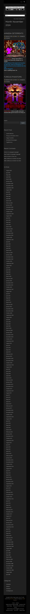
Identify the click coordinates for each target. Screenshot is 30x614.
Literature (8, 588)
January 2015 (9, 457)
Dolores (15, 36)
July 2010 (8, 529)
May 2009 (8, 555)
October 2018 (9, 362)
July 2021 (8, 293)
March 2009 (8, 557)
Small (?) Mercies (10, 133)
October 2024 (9, 211)
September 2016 (9, 416)
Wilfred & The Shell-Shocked (18, 605)
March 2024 (8, 226)
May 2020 (8, 323)
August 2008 (9, 572)
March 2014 (8, 477)
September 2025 (9, 187)
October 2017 (9, 388)
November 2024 (9, 209)
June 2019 (8, 347)
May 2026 (8, 174)
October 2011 (9, 514)
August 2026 (9, 170)
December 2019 (9, 334)
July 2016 (8, 421)
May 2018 (8, 373)
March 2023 (8, 250)
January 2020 (9, 332)
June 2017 (8, 397)
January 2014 (9, 479)
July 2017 (8, 395)
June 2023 (8, 244)
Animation (8, 584)
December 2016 (9, 410)
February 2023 (9, 252)
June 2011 (8, 518)
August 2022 (9, 265)
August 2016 (9, 419)
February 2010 (9, 537)
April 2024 (8, 224)
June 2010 (8, 531)
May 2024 (8, 222)
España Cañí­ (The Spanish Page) (12, 604)
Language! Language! (14, 152)
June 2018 (8, 371)
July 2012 (8, 501)
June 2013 (8, 488)
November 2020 (9, 311)
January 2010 (9, 539)
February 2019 (9, 354)
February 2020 (9, 330)
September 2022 (9, 263)
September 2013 (9, 483)
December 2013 (9, 481)
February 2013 (9, 492)
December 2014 (9, 460)
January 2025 (9, 205)
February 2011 (9, 520)
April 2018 (8, 375)
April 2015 (8, 451)
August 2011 (9, 516)
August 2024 (9, 215)
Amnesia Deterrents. (13, 33)
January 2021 (9, 306)
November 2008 (9, 565)
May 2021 (8, 298)
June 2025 (8, 194)
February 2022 (9, 278)
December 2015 (9, 436)
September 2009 (9, 546)
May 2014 (8, 473)
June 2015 (8, 447)
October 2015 (9, 438)
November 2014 (9, 462)
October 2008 (9, 568)
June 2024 (8, 220)
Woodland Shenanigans (11, 140)
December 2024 (9, 207)
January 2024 (9, 231)
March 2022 (8, 276)
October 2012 (9, 496)
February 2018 (9, 380)
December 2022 (9, 257)
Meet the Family (9, 610)
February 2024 (9, 228)
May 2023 (8, 246)
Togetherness (9, 142)
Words (15, 607)
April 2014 (8, 475)
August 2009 (9, 548)
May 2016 (8, 425)
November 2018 (9, 360)
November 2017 (9, 386)
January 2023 (9, 254)
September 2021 (9, 289)
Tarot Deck (16, 610)
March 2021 (8, 302)
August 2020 (9, 317)
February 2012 (9, 509)
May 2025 (8, 196)
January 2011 (9, 522)
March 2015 (8, 453)
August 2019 (9, 343)
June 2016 (8, 423)
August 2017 (9, 393)
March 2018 (8, 377)
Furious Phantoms (13, 77)
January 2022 (9, 280)
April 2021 (8, 300)
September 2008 (9, 570)
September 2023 (9, 239)
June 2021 (8, 295)
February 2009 (9, 559)
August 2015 (9, 442)
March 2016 (8, 429)
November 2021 (9, 285)
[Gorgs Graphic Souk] (15, 7)
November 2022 (9, 259)
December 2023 (9, 233)
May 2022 (8, 272)
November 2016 (9, 412)
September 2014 (9, 466)
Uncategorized (22, 36)
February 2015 (9, 455)
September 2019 (9, 341)
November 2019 (9, 336)
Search (5, 120)
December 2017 (9, 384)
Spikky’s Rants (22, 610)
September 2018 (9, 365)
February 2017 (9, 406)
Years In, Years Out (12, 156)
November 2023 (9, 235)
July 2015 (8, 444)
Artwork (8, 586)
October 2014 (9, 464)
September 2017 (9, 390)
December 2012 (9, 494)
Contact (17, 602)
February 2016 (9, 431)
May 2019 (8, 349)
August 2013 (9, 485)
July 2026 (8, 172)
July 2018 (8, 369)
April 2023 (8, 248)
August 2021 (9, 291)
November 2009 (9, 544)
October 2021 (9, 287)
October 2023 (9, 237)
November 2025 (9, 185)
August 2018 (9, 367)
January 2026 (9, 181)
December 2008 (9, 563)
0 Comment (8, 38)
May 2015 (8, 449)
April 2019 (8, 352)
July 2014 (8, 470)
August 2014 (9, 468)
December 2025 (9, 183)
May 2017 (8, 399)
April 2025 (8, 198)
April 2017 (8, 401)
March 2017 (8, 403)
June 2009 (8, 552)
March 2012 (8, 507)
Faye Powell (6, 154)
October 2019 (9, 339)
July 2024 (8, 218)
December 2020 (9, 308)
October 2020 (9, 313)
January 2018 (9, 382)
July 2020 (8, 319)
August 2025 (9, 190)
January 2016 (9, 434)
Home (15, 18)
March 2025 (8, 200)
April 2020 (8, 326)
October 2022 (9, 261)
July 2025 (8, 192)
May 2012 (8, 505)
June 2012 (8, 503)
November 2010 (9, 524)
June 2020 (8, 321)
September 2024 (9, 213)
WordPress (12, 598)
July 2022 (8, 267)
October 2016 (9, 414)
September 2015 (9, 440)
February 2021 (9, 304)
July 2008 (8, 574)
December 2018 (9, 358)
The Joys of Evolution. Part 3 (12, 135)
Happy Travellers (10, 138)
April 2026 (8, 177)
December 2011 (9, 511)
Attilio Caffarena (7, 158)
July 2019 (8, 345)
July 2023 (8, 241)
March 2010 (8, 535)
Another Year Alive (17, 158)
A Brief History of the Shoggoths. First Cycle (15, 608)
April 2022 (8, 274)
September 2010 (9, 527)
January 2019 (9, 356)
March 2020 (8, 328)
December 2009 (9, 542)
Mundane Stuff (22, 604)
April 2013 (8, 490)
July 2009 (8, 550)
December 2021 (9, 282)
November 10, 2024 (8, 36)
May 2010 (8, 533)
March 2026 (8, 179)
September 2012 (9, 498)
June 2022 (8, 269)
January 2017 (9, 408)
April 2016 (8, 427)
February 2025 (9, 203)
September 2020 (9, 315)
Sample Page (9, 605)
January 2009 (9, 561)
